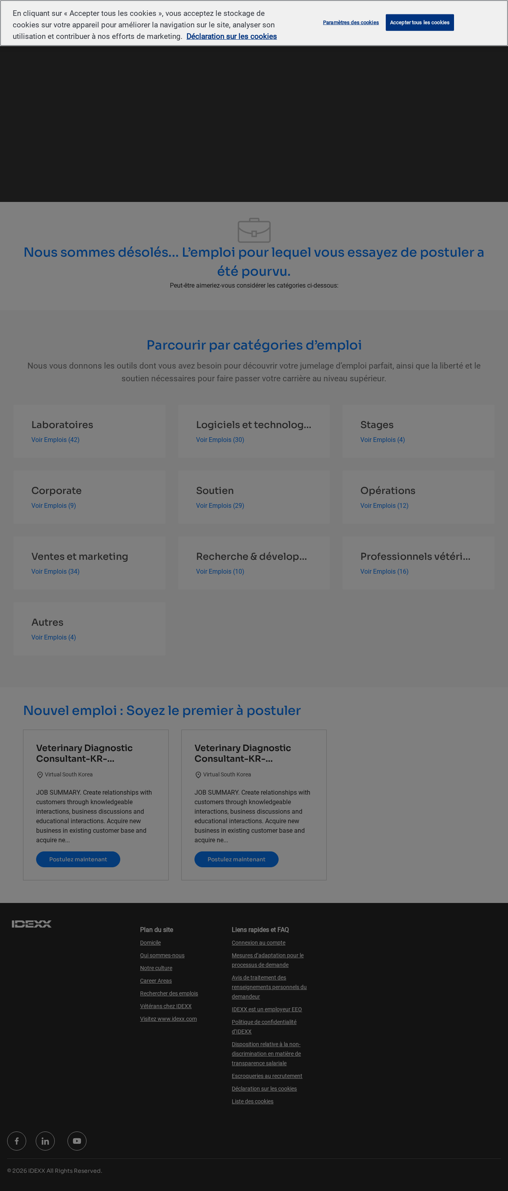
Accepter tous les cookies (420, 22)
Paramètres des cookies (351, 22)
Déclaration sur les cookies (232, 36)
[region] (254, 23)
